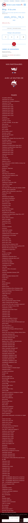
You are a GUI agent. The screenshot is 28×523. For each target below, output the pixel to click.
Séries (3, 224)
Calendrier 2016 (6, 473)
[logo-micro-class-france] (11, 4)
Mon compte (5, 129)
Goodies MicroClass (7, 260)
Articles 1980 (5, 390)
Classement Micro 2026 (8, 438)
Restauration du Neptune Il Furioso (10, 450)
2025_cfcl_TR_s (6, 23)
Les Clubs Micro (6, 492)
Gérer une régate (6, 219)
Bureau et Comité (6, 180)
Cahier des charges (6, 231)
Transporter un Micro (7, 307)
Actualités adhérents (7, 97)
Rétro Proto (5, 404)
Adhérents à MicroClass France (9, 309)
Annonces (4, 228)
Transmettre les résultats (8, 263)
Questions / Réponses (7, 168)
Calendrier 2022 (6, 462)
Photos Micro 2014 (6, 242)
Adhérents (4, 270)
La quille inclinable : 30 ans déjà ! (10, 122)
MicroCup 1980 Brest (7, 401)
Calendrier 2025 (6, 313)
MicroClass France (6, 126)
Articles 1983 (5, 380)
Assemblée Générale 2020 (8, 337)
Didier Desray (18, 28)
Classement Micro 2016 (7, 108)
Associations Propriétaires (8, 198)
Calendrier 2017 (6, 471)
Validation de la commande (8, 501)
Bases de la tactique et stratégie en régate (12, 392)
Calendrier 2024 (6, 311)
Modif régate (5, 403)
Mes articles (5, 399)
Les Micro (4, 279)
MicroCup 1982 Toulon (7, 385)
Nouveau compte (6, 133)
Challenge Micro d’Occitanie (9, 235)
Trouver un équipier (7, 226)
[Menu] (24, 4)
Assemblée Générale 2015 (8, 353)
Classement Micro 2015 (7, 152)
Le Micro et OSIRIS (6, 253)
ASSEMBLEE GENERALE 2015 (9, 355)
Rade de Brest (5, 136)
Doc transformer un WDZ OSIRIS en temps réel (13, 163)
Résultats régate (6, 498)
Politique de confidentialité (8, 448)
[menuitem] (21, 4)
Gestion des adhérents (7, 397)
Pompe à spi (5, 373)
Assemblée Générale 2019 (8, 343)
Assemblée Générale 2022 (8, 454)
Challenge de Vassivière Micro (9, 256)
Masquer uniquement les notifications (10, 520)
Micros (3, 281)
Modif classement (6, 413)
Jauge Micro (5, 166)
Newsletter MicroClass (7, 298)
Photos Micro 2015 (6, 193)
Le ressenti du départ (7, 411)
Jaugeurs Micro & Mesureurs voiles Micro (12, 191)
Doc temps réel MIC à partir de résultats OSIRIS (13, 187)
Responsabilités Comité (7, 327)
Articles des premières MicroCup (10, 335)
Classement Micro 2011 (7, 104)
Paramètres (23, 520)
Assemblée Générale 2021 (8, 334)
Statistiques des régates (8, 196)
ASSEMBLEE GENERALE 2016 (9, 351)
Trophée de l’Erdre (6, 265)
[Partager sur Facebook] (5, 37)
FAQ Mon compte (6, 120)
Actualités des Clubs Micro (8, 212)
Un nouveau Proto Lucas (8, 427)
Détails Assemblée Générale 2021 (10, 275)
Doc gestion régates (7, 395)
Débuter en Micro (6, 161)
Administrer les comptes (8, 99)
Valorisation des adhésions (8, 173)
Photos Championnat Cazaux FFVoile (11, 300)
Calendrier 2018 (6, 470)
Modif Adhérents (6, 283)
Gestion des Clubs (6, 418)
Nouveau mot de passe (7, 510)
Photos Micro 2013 (6, 240)
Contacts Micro (6, 159)
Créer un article (6, 186)
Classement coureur (7, 487)
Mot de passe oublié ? (7, 131)
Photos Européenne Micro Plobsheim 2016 (12, 288)
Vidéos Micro (5, 297)
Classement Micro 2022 (7, 115)
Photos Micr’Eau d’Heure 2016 (9, 320)
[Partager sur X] (11, 37)
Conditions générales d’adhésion (10, 491)
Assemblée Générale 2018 (8, 344)
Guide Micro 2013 (6, 221)
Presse (3, 374)
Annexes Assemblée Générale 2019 (10, 272)
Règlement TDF (6, 254)
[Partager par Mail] (23, 37)
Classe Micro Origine (7, 184)
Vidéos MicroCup (6, 293)
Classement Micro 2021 (7, 113)
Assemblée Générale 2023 (8, 455)
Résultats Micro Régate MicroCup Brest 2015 (13, 138)
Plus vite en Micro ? (7, 325)
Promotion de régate (7, 261)
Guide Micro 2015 (6, 205)
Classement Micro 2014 (7, 150)
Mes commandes (6, 494)
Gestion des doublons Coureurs (9, 318)
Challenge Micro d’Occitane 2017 (10, 233)
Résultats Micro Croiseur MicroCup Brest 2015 (13, 246)
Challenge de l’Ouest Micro (8, 249)
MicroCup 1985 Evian (7, 376)
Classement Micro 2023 (7, 432)
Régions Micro (5, 171)
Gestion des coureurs (7, 422)
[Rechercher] (21, 4)
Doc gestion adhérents (7, 394)
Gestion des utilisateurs (7, 406)
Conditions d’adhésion (7, 440)
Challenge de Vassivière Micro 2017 (10, 258)
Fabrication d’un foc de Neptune (10, 425)
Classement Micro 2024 (8, 434)
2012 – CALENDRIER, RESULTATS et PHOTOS (13, 480)
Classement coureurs (7, 489)
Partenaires (5, 447)
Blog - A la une (9, 9)
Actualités (4, 295)
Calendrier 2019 (6, 468)
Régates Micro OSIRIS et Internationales (12, 341)
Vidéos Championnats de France (10, 302)
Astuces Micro (5, 178)
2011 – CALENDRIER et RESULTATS (10, 482)
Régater (4, 170)
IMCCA (3, 251)
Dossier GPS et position (8, 217)
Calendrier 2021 (6, 464)
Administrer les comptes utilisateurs (10, 101)
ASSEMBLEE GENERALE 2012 (9, 362)
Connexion (4, 117)
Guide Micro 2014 (6, 203)
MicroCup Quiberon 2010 (8, 484)
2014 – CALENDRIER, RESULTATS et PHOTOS (13, 477)
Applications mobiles (7, 230)
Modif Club (4, 284)
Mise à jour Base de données (9, 512)
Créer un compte (6, 503)
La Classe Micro (6, 207)
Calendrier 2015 (6, 475)
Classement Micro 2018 (7, 110)
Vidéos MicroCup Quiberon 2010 (10, 175)
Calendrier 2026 (6, 316)
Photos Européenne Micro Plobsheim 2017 (12, 290)
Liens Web (4, 267)
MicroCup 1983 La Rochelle (8, 381)
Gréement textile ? (6, 369)
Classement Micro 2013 (7, 148)
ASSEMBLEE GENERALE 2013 (9, 360)
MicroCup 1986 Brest (7, 365)
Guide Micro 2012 (6, 238)
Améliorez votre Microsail (8, 431)
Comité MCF (5, 157)
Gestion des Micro (6, 424)
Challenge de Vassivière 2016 (9, 182)
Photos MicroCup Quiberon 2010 (10, 244)
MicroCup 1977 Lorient (7, 408)
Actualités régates (6, 140)
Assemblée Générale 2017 (8, 346)
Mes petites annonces (7, 339)
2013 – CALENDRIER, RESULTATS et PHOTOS (13, 478)
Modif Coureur (5, 286)
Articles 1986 (5, 364)
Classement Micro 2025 (7, 436)
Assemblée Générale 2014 (8, 358)
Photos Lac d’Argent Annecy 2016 (10, 305)
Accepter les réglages (14, 517)
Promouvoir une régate (7, 208)
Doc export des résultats (8, 200)
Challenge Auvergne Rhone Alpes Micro (12, 145)
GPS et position (6, 201)
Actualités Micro (6, 177)
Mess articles (5, 124)
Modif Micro (5, 127)
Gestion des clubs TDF (7, 420)
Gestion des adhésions (7, 441)
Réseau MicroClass (6, 210)
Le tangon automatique (8, 371)
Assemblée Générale (7, 452)
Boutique (4, 485)
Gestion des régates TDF (8, 443)
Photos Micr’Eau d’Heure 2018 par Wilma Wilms (13, 332)
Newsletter (4, 445)
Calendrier (4, 274)
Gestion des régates (7, 410)
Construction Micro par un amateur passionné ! (13, 304)
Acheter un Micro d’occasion (9, 268)
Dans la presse (5, 237)
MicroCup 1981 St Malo (7, 388)
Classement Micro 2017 (7, 154)
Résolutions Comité (7, 291)
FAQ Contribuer (6, 164)
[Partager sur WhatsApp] (17, 37)
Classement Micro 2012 (7, 106)
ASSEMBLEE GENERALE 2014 (9, 357)
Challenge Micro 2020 (7, 466)
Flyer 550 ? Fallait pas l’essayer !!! (10, 429)
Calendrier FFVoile (6, 103)
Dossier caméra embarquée (8, 189)
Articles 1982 (5, 383)
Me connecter (5, 505)
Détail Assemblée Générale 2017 (10, 348)
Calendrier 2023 (6, 461)
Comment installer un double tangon (11, 367)
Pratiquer (4, 194)
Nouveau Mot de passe (7, 134)
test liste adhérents (6, 500)
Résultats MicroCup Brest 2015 (9, 247)
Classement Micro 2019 (7, 111)
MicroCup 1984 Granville (8, 378)
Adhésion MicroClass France (9, 141)
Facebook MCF (6, 118)
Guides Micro (5, 277)
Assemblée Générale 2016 (8, 350)
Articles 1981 (5, 387)
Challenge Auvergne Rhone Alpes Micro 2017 (13, 214)
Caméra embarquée (7, 143)
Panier (3, 496)
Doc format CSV (6, 216)
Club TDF (4, 156)
